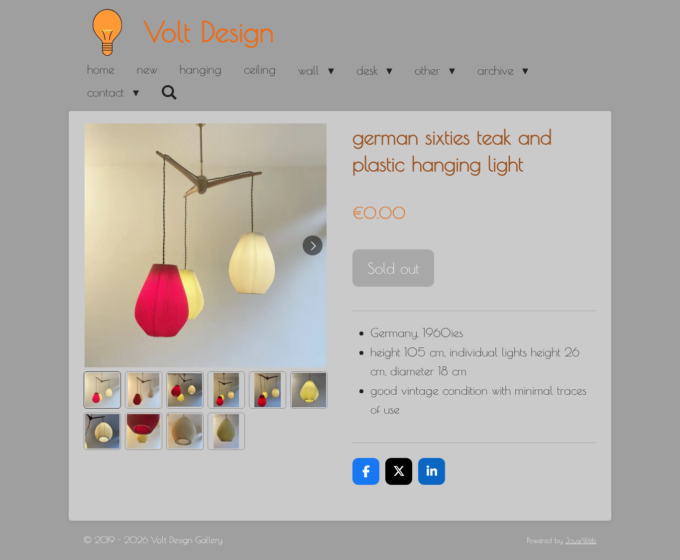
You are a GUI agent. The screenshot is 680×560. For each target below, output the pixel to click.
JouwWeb (581, 540)
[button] (102, 390)
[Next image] (313, 245)
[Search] (169, 93)
